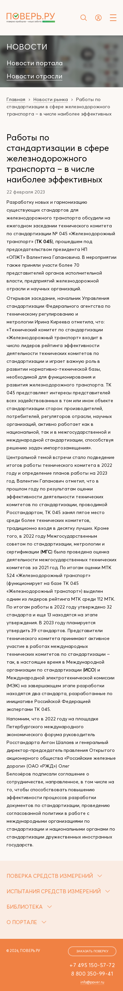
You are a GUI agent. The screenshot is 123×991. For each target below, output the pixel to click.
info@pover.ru (92, 982)
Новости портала (35, 63)
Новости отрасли (34, 76)
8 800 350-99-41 (92, 973)
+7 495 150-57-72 (92, 965)
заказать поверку (92, 951)
